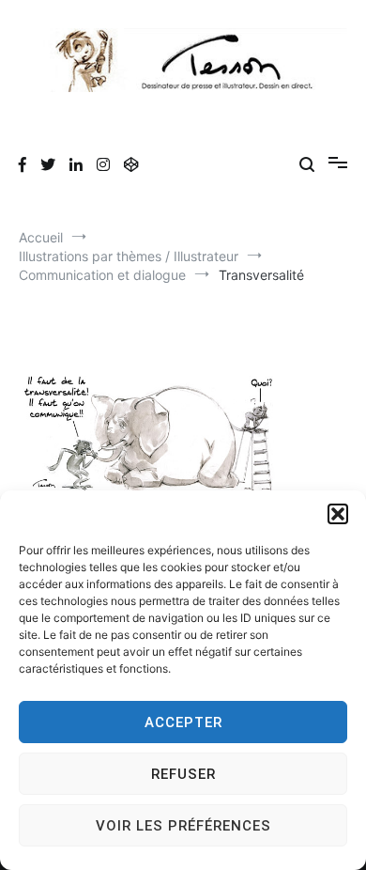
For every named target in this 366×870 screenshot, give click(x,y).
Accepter (183, 722)
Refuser (183, 774)
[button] (337, 514)
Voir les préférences (183, 825)
